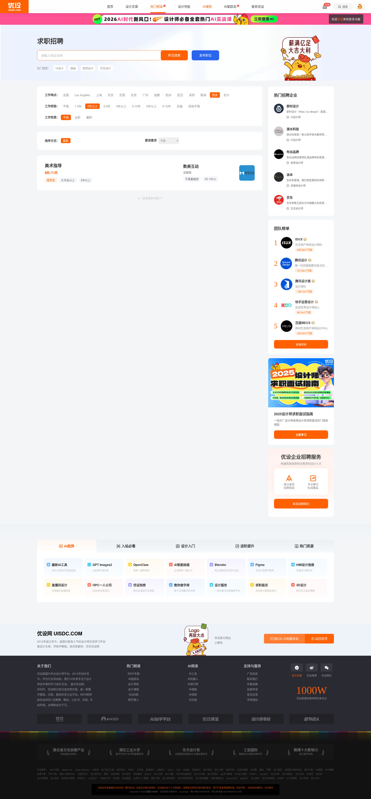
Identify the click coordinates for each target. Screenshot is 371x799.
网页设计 (121, 769)
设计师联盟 (42, 778)
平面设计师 (105, 778)
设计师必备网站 (183, 773)
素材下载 (308, 769)
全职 (77, 117)
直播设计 (150, 769)
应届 (180, 106)
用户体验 (207, 769)
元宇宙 (140, 769)
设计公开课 (199, 773)
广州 (145, 95)
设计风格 (304, 778)
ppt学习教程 (226, 773)
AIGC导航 (54, 769)
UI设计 (59, 68)
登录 (340, 19)
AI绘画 (95, 769)
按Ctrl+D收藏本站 (286, 638)
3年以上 (121, 106)
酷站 (262, 769)
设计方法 (315, 778)
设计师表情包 (268, 778)
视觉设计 (88, 68)
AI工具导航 (292, 778)
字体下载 (52, 773)
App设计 (244, 778)
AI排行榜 (193, 684)
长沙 (226, 95)
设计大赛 (218, 769)
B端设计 (161, 769)
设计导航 (133, 684)
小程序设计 (82, 773)
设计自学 (299, 773)
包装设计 (196, 769)
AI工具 (193, 673)
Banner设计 (231, 778)
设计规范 (277, 769)
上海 (99, 95)
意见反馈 (252, 694)
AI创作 (281, 778)
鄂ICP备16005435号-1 (201, 791)
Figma (171, 769)
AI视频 (193, 694)
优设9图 (133, 694)
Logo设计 (263, 773)
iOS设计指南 (241, 773)
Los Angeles (82, 95)
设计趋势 (255, 778)
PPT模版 (329, 769)
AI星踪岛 (133, 679)
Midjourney (67, 769)
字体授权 (252, 700)
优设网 (310, 773)
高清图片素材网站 (293, 769)
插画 (73, 68)
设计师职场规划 (185, 778)
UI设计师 (296, 117)
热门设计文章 (107, 769)
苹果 (268, 769)
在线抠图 (126, 778)
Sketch (148, 773)
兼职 (89, 117)
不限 (66, 106)
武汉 (180, 95)
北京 (134, 95)
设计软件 (126, 773)
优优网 (319, 773)
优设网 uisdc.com (59, 633)
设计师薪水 (287, 773)
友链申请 (252, 689)
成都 (157, 95)
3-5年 (106, 106)
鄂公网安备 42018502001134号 (227, 791)
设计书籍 (169, 773)
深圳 (192, 95)
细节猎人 (133, 700)
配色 (106, 773)
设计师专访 (96, 773)
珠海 (203, 95)
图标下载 (155, 778)
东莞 (122, 95)
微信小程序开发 (67, 773)
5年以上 (151, 106)
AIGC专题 (134, 673)
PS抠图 (319, 769)
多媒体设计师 (298, 185)
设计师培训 (212, 773)
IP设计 (131, 769)
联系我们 (252, 679)
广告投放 (252, 673)
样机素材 (137, 773)
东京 (110, 95)
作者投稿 (252, 684)
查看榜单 (301, 344)
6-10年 (167, 106)
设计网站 (54, 778)
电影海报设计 (217, 778)
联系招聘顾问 (301, 504)
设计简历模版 (202, 778)
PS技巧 (252, 773)
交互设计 (105, 68)
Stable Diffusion (82, 769)
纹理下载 (41, 773)
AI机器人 (193, 679)
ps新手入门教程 (140, 778)
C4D (178, 769)
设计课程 (133, 689)
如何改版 (115, 773)
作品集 (253, 769)
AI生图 (193, 700)
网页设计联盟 (68, 778)
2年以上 (92, 106)
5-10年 (136, 106)
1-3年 (78, 106)
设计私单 (275, 773)
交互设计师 (297, 208)
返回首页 (321, 638)
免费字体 (230, 769)
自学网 (116, 778)
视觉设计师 (297, 162)
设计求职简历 (168, 778)
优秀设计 (81, 778)
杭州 (168, 95)
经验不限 (194, 106)
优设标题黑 (242, 769)
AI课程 (193, 689)
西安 (215, 95)
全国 (66, 95)
